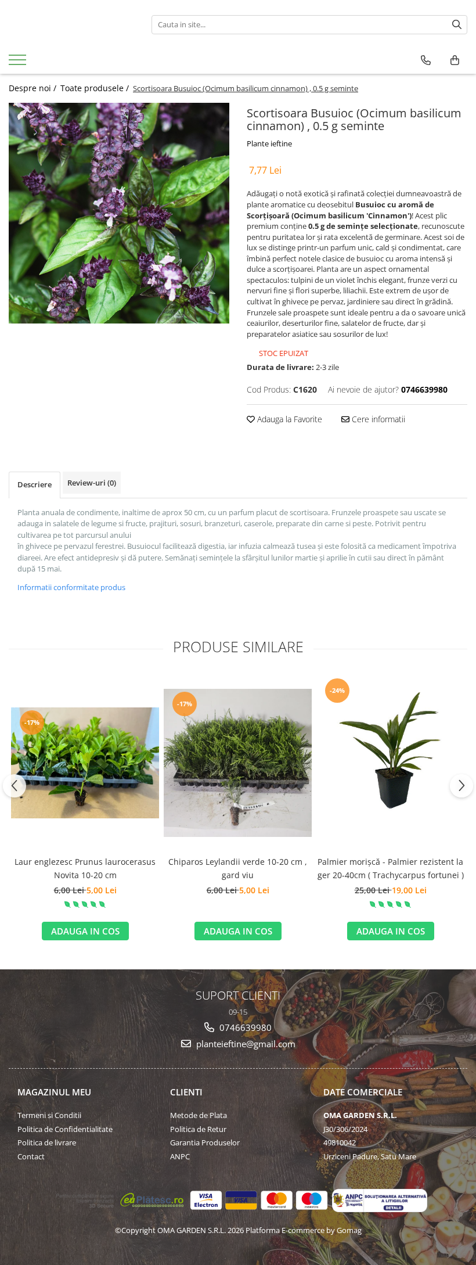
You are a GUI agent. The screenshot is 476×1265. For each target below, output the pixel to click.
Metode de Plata (198, 1115)
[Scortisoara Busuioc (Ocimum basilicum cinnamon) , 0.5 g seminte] (119, 213)
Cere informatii (377, 419)
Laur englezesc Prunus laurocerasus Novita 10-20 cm (85, 868)
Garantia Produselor (205, 1142)
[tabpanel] (119, 213)
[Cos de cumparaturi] (454, 60)
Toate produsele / (95, 88)
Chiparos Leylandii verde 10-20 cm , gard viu (237, 868)
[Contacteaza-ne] (426, 60)
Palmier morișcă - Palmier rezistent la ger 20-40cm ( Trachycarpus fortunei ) (391, 868)
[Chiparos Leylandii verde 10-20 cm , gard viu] (238, 763)
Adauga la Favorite (288, 419)
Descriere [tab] (34, 484)
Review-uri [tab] (91, 482)
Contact (31, 1156)
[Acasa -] (71, 24)
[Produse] (19, 63)
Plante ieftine (269, 143)
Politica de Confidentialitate (65, 1129)
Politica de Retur (198, 1129)
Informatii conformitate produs (71, 587)
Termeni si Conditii (49, 1115)
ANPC (180, 1156)
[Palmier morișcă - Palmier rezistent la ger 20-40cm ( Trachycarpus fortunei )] (390, 762)
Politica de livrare (46, 1142)
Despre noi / (34, 88)
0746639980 (244, 1027)
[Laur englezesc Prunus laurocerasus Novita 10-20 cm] (85, 762)
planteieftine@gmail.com (244, 1044)
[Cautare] (456, 24)
